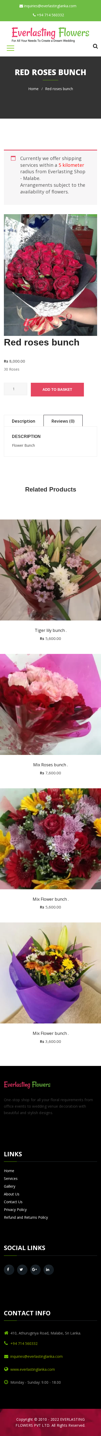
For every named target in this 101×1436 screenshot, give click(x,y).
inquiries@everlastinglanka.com (49, 5)
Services (11, 1178)
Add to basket (57, 389)
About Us (11, 1194)
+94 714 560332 (50, 14)
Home (33, 88)
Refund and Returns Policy (26, 1217)
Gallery (9, 1186)
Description (23, 421)
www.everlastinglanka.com (32, 1369)
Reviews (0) (63, 421)
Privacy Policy (15, 1209)
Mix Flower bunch (51, 899)
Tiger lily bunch (51, 630)
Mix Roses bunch (50, 765)
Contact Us (13, 1201)
